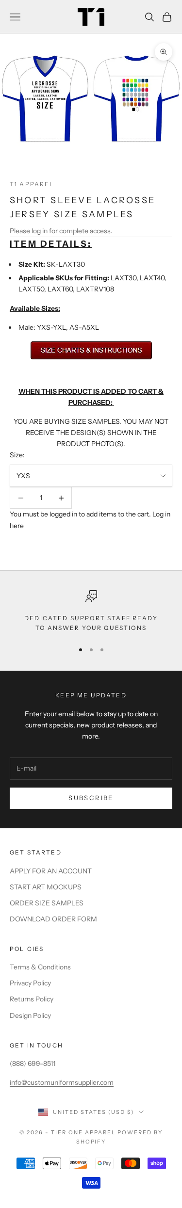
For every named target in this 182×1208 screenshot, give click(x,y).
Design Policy (30, 1015)
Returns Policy (31, 999)
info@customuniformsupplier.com (62, 1082)
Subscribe (90, 798)
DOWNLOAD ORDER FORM (53, 919)
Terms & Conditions (40, 967)
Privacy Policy (30, 983)
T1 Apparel (32, 184)
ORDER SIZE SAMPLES (46, 903)
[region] (91, 611)
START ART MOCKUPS (46, 887)
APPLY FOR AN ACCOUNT (51, 871)
